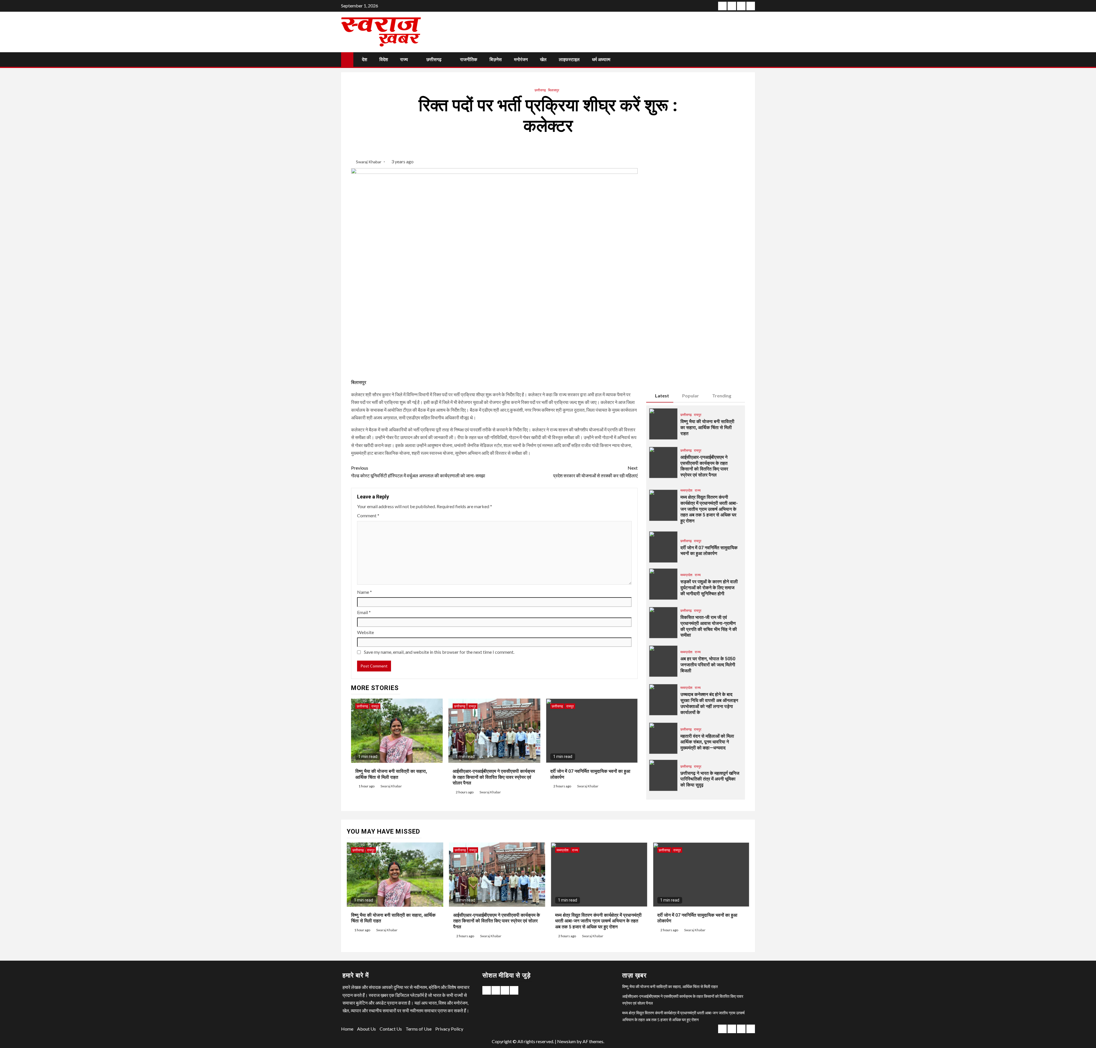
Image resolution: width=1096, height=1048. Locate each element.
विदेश (383, 59)
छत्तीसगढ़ (434, 59)
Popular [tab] (690, 395)
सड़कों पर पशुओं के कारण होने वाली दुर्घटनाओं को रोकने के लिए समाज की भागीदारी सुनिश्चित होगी (709, 587)
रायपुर (375, 706)
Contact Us (391, 1028)
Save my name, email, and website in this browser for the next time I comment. (439, 652)
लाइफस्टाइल (569, 59)
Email (364, 612)
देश (364, 59)
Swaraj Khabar (369, 161)
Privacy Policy (449, 1028)
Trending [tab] (721, 395)
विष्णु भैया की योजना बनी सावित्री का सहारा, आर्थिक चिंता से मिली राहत (707, 427)
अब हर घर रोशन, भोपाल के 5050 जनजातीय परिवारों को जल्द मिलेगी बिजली (707, 664)
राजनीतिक (468, 59)
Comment (368, 515)
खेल (543, 59)
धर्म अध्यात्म (601, 59)
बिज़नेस (495, 59)
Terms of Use (419, 1028)
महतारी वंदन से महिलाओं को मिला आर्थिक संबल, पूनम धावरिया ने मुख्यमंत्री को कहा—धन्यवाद (707, 742)
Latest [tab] (662, 395)
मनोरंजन (521, 59)
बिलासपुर (553, 90)
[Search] (750, 59)
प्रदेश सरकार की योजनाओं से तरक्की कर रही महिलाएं (595, 471)
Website (365, 632)
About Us (366, 1028)
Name (364, 592)
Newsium (566, 1041)
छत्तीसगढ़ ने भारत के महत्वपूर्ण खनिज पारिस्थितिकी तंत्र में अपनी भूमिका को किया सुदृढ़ (709, 779)
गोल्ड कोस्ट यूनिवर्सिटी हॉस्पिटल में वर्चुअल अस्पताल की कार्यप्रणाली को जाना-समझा (418, 471)
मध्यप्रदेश (686, 490)
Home (347, 1028)
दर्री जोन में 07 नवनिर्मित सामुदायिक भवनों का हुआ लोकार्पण (709, 550)
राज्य (404, 59)
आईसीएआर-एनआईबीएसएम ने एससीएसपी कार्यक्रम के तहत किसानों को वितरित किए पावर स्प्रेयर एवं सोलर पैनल (494, 777)
